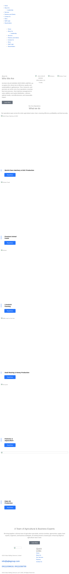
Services (7, 12)
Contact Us (7, 16)
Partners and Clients (10, 14)
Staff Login (7, 21)
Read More (10, 175)
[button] (37, 79)
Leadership (10, 10)
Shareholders (8, 23)
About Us (7, 8)
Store (6, 18)
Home (6, 5)
